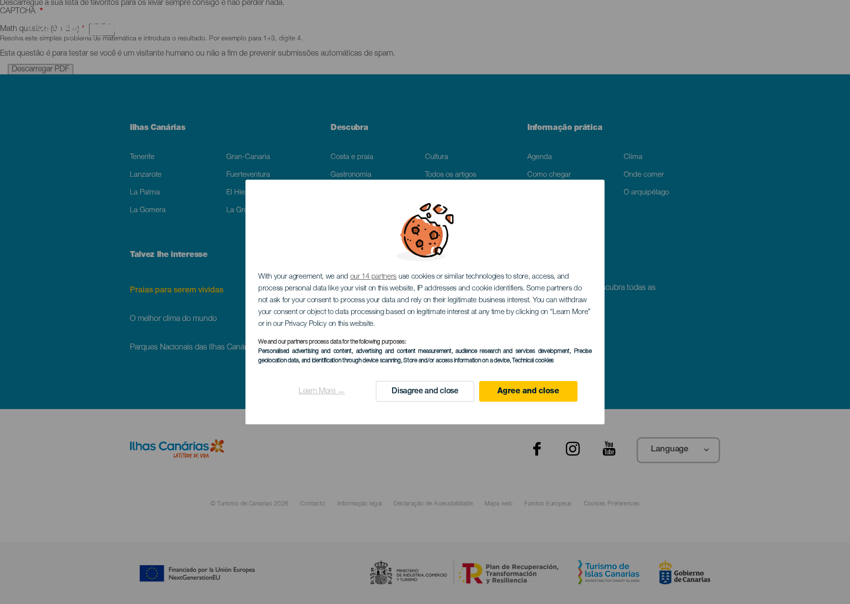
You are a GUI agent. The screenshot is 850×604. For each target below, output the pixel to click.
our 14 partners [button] (373, 277)
